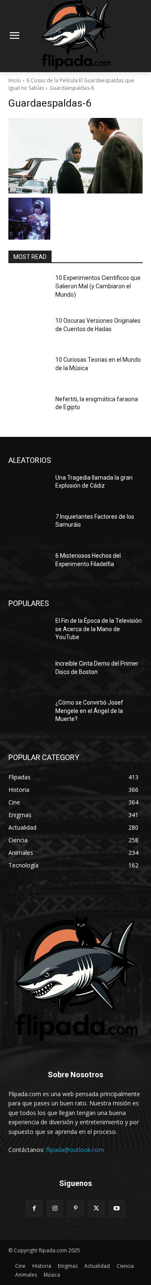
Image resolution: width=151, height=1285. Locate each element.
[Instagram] (55, 1208)
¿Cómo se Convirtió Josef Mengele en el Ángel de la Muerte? (89, 710)
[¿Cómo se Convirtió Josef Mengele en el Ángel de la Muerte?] (28, 713)
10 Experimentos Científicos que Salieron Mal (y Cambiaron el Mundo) (98, 286)
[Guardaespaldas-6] (75, 155)
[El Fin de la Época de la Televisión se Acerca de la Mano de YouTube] (28, 631)
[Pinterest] (75, 1208)
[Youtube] (117, 1208)
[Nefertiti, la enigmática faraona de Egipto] (28, 409)
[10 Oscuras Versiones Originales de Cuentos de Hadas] (28, 331)
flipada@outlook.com (75, 1150)
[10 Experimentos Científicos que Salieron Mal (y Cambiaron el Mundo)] (28, 288)
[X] (96, 1208)
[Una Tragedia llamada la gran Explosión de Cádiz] (28, 488)
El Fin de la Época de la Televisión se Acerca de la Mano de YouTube (98, 628)
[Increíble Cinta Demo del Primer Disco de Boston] (28, 674)
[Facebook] (34, 1208)
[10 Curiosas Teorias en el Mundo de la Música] (28, 370)
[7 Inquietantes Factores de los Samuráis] (28, 527)
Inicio (14, 80)
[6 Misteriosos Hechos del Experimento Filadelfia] (28, 566)
